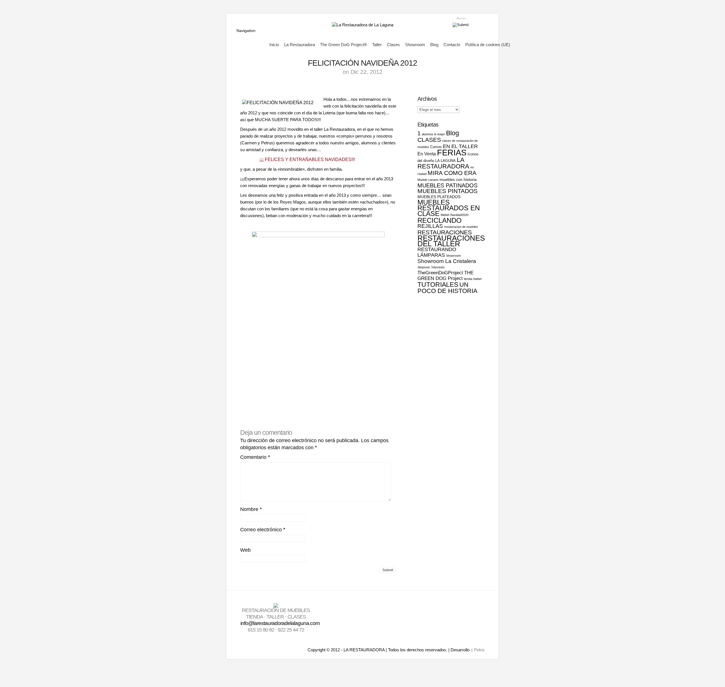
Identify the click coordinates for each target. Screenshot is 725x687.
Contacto (451, 44)
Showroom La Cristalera (446, 261)
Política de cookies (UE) (487, 44)
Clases (393, 44)
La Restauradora (299, 44)
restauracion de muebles (461, 226)
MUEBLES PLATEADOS (438, 196)
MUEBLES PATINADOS (447, 185)
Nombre (251, 509)
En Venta (426, 153)
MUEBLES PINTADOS (447, 191)
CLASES (429, 139)
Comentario (255, 457)
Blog (434, 44)
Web (245, 550)
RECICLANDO (439, 220)
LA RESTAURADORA (443, 163)
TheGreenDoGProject (440, 272)
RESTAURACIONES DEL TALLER (451, 241)
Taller (377, 44)
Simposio (423, 267)
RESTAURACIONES (444, 232)
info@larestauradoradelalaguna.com (280, 623)
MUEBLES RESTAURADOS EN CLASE (448, 207)
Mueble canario (427, 179)
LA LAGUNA (445, 161)
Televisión (438, 267)
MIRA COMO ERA (452, 173)
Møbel (445, 215)
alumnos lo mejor (433, 134)
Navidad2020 (459, 215)
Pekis (479, 649)
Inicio (274, 44)
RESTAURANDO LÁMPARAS (436, 252)
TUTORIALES (437, 284)
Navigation (245, 30)
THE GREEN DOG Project (445, 275)
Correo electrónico (262, 529)
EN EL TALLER (460, 146)
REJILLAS (430, 226)
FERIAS (451, 152)
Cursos (436, 147)
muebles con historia (458, 179)
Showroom (415, 44)
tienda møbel (472, 279)
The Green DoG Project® (343, 44)
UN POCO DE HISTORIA (447, 287)
